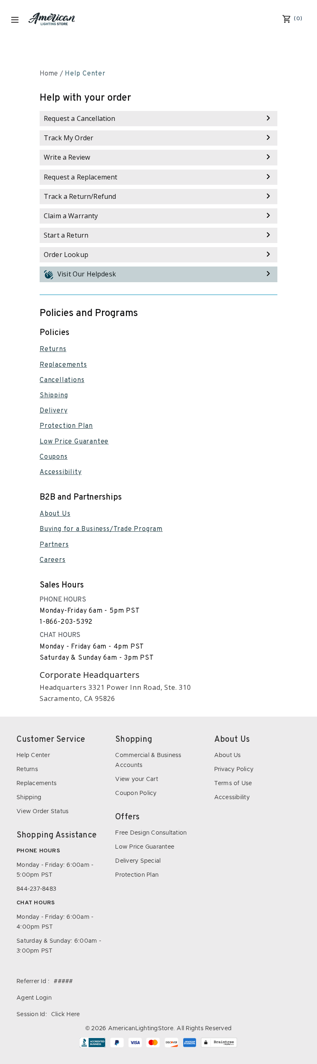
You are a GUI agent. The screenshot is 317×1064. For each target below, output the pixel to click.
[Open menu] (15, 20)
